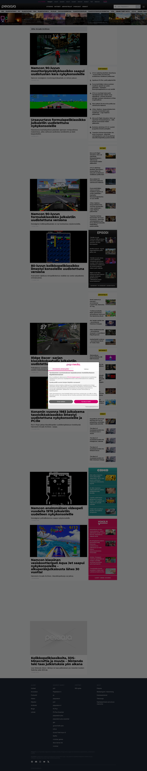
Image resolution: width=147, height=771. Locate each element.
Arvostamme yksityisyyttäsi (61, 369)
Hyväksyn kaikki (86, 401)
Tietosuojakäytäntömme (91, 406)
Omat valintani (61, 401)
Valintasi (86, 369)
